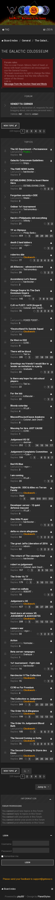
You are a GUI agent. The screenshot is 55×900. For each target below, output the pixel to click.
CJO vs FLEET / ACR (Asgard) (26, 305)
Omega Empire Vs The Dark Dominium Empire (25, 291)
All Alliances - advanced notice (26, 266)
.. (11, 317)
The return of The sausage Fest (27, 556)
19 (46, 357)
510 (38, 498)
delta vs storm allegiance (24, 531)
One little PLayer (19, 519)
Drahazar (27, 654)
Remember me (11, 856)
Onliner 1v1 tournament (23, 206)
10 (51, 299)
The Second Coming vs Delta (25, 738)
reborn (26, 546)
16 (46, 445)
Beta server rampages (22, 651)
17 (37, 357)
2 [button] (27, 131)
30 (46, 236)
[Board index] (27, 13)
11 (51, 570)
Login (5, 835)
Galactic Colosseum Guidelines (26, 160)
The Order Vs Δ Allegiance (24, 711)
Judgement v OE (19, 601)
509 (32, 498)
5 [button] (40, 131)
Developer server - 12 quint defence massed (25, 506)
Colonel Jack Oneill (32, 308)
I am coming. (17, 475)
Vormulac (28, 643)
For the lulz (16, 393)
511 (45, 498)
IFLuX (26, 408)
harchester (28, 171)
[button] (44, 131)
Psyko (26, 151)
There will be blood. (20, 351)
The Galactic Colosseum (24, 51)
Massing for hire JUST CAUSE (26, 428)
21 (37, 704)
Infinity (26, 220)
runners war (16, 628)
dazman (27, 442)
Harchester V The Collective (25, 675)
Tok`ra (26, 354)
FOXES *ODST (30, 320)
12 (51, 582)
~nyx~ (26, 245)
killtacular (28, 396)
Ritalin (26, 198)
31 (51, 236)
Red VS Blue (16, 464)
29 (41, 236)
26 (37, 607)
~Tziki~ (27, 454)
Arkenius (27, 579)
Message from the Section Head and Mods (25, 84)
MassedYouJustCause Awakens (27, 417)
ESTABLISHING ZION (33, 185)
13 (46, 621)
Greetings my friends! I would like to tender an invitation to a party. (29, 365)
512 (51, 498)
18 (41, 357)
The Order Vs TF (19, 576)
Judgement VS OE (19, 439)
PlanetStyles (44, 896)
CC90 (26, 343)
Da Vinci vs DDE (18, 340)
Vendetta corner (21, 104)
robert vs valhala (19, 589)
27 (41, 607)
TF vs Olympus (18, 230)
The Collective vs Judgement (26, 698)
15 (41, 445)
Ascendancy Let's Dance (23, 279)
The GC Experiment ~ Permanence (28, 149)
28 (37, 236)
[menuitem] (5, 29)
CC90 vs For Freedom (22, 687)
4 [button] (35, 131)
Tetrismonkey (30, 209)
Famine (27, 295)
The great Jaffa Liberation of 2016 (29, 543)
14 (37, 445)
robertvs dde (17, 254)
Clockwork (29, 257)
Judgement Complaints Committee (29, 451)
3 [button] (31, 131)
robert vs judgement (21, 564)
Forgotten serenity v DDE (24, 195)
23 (46, 704)
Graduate (27, 369)
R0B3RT (27, 591)
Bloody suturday (19, 405)
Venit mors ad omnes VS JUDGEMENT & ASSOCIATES (25, 614)
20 (51, 357)
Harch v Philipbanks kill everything (28, 218)
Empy (26, 163)
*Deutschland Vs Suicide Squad (26, 329)
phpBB (20, 896)
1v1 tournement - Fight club (25, 663)
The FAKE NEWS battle (22, 169)
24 (51, 704)
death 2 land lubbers (21, 242)
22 (41, 704)
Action (13, 640)
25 (41, 759)
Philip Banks (29, 233)
